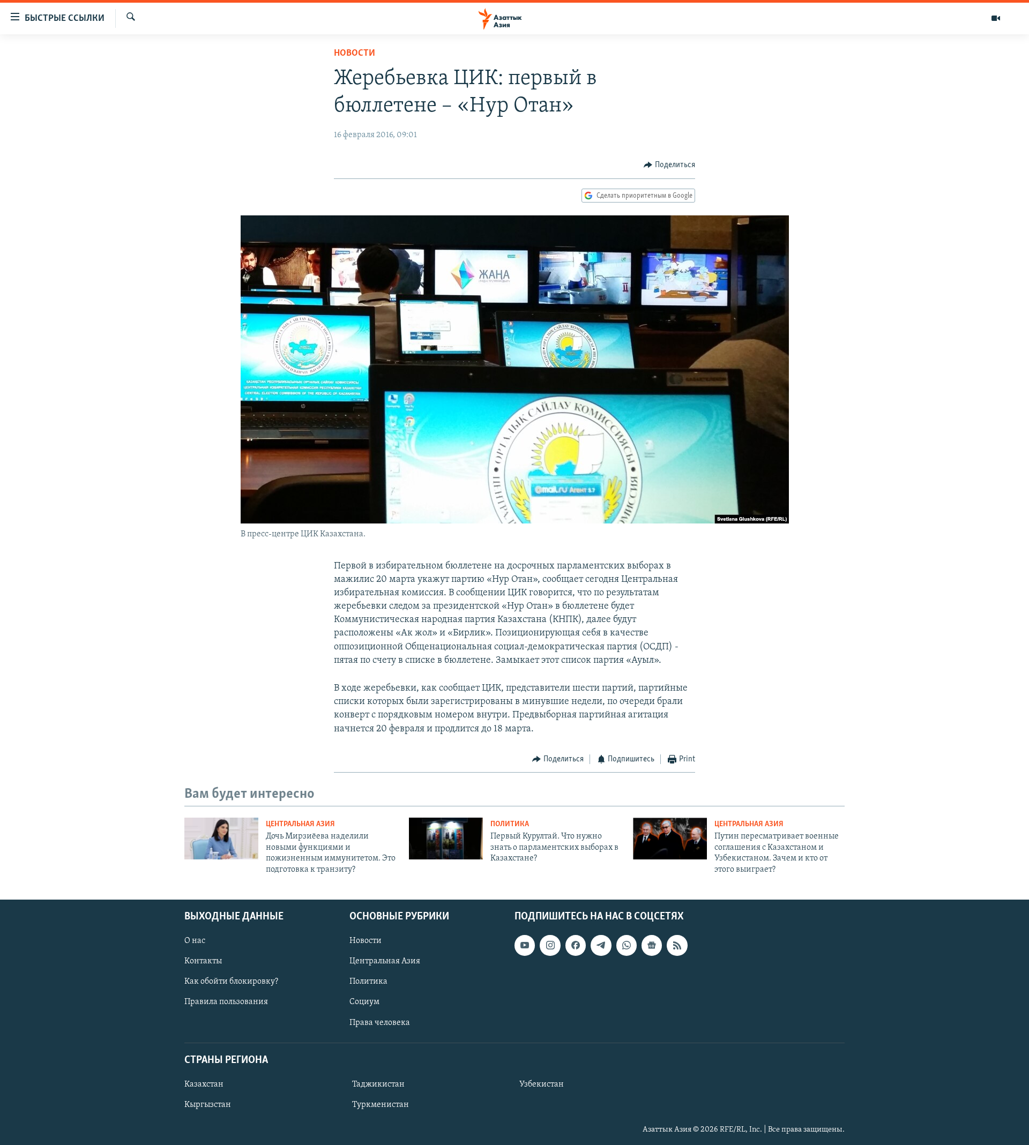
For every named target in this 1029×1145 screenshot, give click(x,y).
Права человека (379, 1022)
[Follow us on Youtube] (524, 945)
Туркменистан (380, 1105)
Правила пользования (226, 1002)
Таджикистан (378, 1084)
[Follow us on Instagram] (550, 945)
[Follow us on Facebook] (575, 945)
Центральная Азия (300, 824)
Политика (509, 824)
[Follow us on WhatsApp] (626, 945)
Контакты (203, 961)
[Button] (669, 165)
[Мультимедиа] (996, 18)
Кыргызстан (207, 1105)
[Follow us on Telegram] (601, 945)
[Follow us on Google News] (652, 945)
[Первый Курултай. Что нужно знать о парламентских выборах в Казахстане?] (446, 838)
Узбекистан (541, 1084)
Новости (354, 53)
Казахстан (203, 1084)
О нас (194, 941)
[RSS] (677, 945)
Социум (364, 1002)
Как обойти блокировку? (231, 981)
